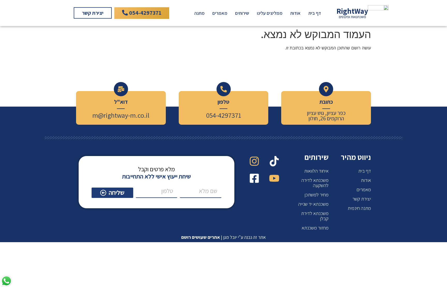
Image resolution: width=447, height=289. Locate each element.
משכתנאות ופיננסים (352, 16)
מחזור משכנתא (315, 228)
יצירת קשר (361, 199)
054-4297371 (223, 115)
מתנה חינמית (359, 208)
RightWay (352, 11)
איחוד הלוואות (316, 171)
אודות (295, 13)
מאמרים (219, 13)
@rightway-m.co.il (123, 115)
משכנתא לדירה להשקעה (315, 182)
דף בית (314, 13)
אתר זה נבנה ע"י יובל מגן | (223, 237)
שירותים (242, 13)
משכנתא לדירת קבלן (315, 215)
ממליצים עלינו (269, 13)
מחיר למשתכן (316, 194)
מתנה (199, 13)
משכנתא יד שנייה (313, 204)
